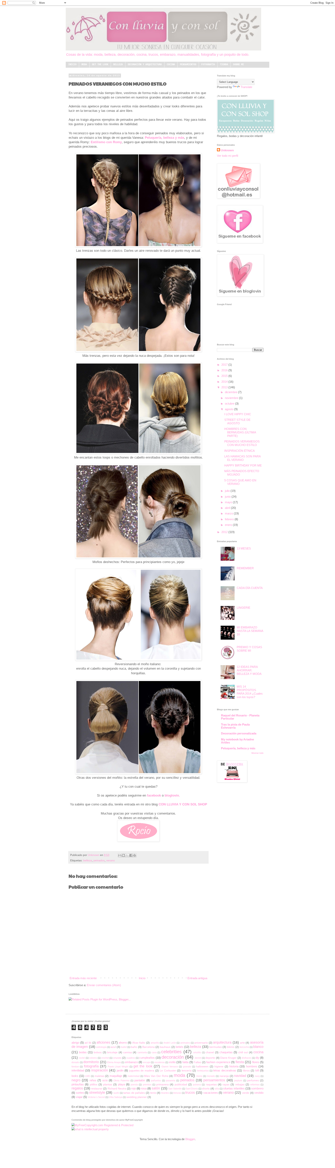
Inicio (142, 978)
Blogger (190, 1139)
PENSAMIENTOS (188, 64)
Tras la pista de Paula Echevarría (235, 726)
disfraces (246, 1058)
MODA (84, 64)
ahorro (123, 1042)
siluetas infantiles (234, 1088)
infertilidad (78, 1070)
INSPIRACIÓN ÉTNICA (239, 450)
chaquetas (226, 1052)
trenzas (177, 1093)
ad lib (88, 1042)
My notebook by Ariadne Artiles (237, 741)
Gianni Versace (169, 1066)
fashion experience (218, 1062)
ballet (124, 1047)
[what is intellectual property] (90, 1129)
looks (75, 1075)
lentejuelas (203, 1070)
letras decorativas (224, 1070)
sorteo (80, 1092)
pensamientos (214, 1080)
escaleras (160, 1062)
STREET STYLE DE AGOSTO (237, 421)
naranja (224, 1076)
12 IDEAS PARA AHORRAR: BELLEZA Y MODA (249, 670)
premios (147, 1084)
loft (257, 1070)
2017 (224, 364)
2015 (224, 375)
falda (185, 1062)
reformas (255, 1084)
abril (228, 507)
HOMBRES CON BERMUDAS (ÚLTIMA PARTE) (240, 432)
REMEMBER (245, 568)
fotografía (91, 1066)
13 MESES (244, 548)
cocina (258, 1052)
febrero (230, 519)
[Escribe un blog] (123, 855)
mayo (229, 502)
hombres (251, 1066)
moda (179, 1075)
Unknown (94, 855)
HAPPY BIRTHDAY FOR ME (243, 465)
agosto (229, 409)
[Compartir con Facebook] (131, 855)
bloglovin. (172, 795)
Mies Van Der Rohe (156, 1076)
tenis (153, 1092)
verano (110, 860)
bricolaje (112, 1052)
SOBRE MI (238, 64)
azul (113, 1047)
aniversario (201, 1042)
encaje (146, 1062)
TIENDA (224, 64)
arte (242, 1042)
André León (169, 1042)
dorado (75, 1062)
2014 (224, 381)
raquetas (211, 1084)
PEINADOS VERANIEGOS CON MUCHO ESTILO (242, 443)
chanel (210, 1052)
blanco (258, 1047)
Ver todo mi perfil (227, 155)
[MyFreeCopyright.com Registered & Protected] (102, 1125)
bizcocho (244, 1047)
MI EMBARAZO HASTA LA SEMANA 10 (250, 631)
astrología (101, 1047)
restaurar (96, 1088)
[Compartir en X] (127, 855)
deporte (210, 1057)
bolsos (98, 1052)
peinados (99, 860)
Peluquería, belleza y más (164, 137)
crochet (105, 1058)
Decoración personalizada (238, 733)
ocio (105, 1080)
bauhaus (165, 1047)
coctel (82, 1058)
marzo (229, 513)
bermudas (215, 1047)
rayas (226, 1084)
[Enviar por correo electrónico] (120, 855)
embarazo (131, 1062)
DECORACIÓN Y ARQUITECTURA (145, 64)
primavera (162, 1084)
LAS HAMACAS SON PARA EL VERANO (242, 458)
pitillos (93, 1084)
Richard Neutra (117, 1088)
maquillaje (116, 1075)
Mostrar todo (257, 753)
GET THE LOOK (100, 64)
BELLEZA (118, 64)
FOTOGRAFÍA (208, 64)
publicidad (181, 1084)
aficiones (103, 1042)
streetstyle (97, 1092)
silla (217, 1088)
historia (233, 1066)
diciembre (231, 392)
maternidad (134, 1076)
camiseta (142, 1052)
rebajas (239, 1084)
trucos (190, 1092)
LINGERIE (243, 607)
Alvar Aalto (138, 1042)
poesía (134, 1084)
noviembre (232, 398)
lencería (187, 1070)
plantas (107, 1084)
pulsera (197, 1084)
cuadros (130, 1058)
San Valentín (175, 1088)
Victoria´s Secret (96, 1097)
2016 (224, 370)
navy (257, 1076)
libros (246, 1070)
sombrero (257, 1088)
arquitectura (222, 1042)
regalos (77, 1088)
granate (187, 1066)
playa (121, 1084)
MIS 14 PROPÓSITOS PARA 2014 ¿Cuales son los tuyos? (250, 692)
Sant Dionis (192, 1088)
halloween (202, 1066)
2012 (224, 532)
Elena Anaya (114, 1062)
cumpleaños (147, 1057)
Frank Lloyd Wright (118, 1066)
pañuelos (156, 1080)
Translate (246, 87)
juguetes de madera (141, 1070)
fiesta (240, 1062)
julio (228, 490)
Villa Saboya (115, 1097)
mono (199, 1076)
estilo (172, 1062)
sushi (116, 1093)
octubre (230, 403)
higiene (218, 1066)
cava (154, 1052)
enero (229, 524)
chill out (243, 1052)
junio (228, 496)
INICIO (72, 64)
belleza (87, 860)
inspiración (99, 1070)
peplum (238, 1080)
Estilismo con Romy (106, 142)
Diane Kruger (228, 1057)
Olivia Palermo (121, 1080)
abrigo (75, 1042)
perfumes (253, 1080)
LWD (87, 1076)
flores (255, 1062)
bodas (83, 1052)
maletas (99, 1076)
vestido (258, 1092)
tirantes (165, 1093)
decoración (172, 1057)
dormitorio (91, 1062)
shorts (206, 1088)
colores (93, 1058)
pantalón (139, 1080)
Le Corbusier (168, 1070)
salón (156, 1088)
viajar (79, 1097)
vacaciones (210, 1092)
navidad (240, 1076)
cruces (117, 1057)
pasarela (170, 1080)
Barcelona (148, 1047)
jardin (120, 1070)
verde (245, 1092)
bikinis (230, 1047)
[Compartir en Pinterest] (134, 855)
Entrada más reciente (83, 978)
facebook (154, 795)
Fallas (197, 1062)
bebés (179, 1046)
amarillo (155, 1042)
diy (257, 1057)
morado (211, 1076)
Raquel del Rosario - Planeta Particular (240, 717)
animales (185, 1042)
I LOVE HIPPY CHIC (237, 414)
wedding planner (136, 1097)
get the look (142, 1066)
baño (134, 1047)
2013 (224, 387)
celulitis (197, 1052)
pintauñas (78, 1084)
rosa (144, 1088)
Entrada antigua (197, 978)
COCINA (171, 64)
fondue (75, 1066)
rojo (133, 1088)
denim (198, 1058)
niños (93, 1080)
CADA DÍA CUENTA (250, 588)
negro (76, 1080)
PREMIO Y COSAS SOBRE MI (249, 648)
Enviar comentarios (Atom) (104, 985)
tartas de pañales (134, 1092)
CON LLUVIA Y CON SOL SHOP (183, 804)
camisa (127, 1052)
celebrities (171, 1051)
